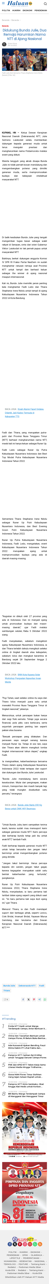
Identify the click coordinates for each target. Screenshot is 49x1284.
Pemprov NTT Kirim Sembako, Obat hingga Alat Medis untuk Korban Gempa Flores (26, 1085)
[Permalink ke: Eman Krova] (4, 44)
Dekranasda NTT (27, 985)
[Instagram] (25, 1244)
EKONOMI (35, 1252)
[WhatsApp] (35, 1244)
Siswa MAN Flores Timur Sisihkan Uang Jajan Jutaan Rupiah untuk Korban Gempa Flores (25, 1075)
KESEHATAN (25, 1261)
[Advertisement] (24, 103)
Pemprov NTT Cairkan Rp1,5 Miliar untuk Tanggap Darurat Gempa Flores (27, 1056)
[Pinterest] (20, 1244)
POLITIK (13, 1252)
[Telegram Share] (39, 999)
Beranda (5, 26)
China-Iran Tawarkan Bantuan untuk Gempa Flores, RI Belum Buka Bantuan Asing (27, 1037)
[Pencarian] (45, 4)
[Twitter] (15, 1244)
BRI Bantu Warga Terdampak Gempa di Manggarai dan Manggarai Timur (26, 1095)
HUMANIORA (10, 1261)
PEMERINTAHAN (31, 1258)
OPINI (25, 1255)
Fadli (41, 985)
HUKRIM (24, 1252)
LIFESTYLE (15, 1258)
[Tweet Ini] (29, 999)
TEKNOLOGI (10, 1264)
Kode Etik (10, 1270)
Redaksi (12, 1267)
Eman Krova (12, 43)
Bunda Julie (9, 985)
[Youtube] (30, 1244)
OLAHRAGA (36, 1255)
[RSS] (40, 1244)
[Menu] (4, 3)
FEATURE (23, 1264)
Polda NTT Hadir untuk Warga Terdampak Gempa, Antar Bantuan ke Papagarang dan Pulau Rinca (27, 1027)
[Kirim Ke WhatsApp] (45, 999)
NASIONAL (40, 1261)
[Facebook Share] (23, 999)
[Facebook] (10, 1244)
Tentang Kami (38, 1264)
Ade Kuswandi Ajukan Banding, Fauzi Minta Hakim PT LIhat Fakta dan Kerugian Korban (26, 1046)
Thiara (6, 990)
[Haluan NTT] (19, 4)
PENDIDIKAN (13, 1255)
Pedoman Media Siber (30, 1267)
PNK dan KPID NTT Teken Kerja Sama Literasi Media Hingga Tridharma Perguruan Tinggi (27, 1066)
